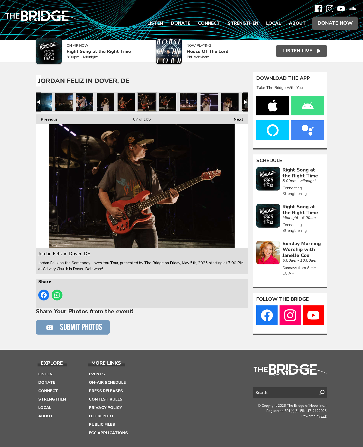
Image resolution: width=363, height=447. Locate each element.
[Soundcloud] (352, 8)
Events (97, 374)
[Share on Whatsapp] (57, 295)
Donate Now (335, 23)
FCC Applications (108, 433)
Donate (180, 23)
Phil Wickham (198, 57)
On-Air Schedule (107, 382)
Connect (209, 23)
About (297, 23)
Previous (47, 119)
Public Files (102, 424)
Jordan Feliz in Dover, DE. (43, 102)
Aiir (323, 416)
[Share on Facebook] (43, 295)
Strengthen (243, 23)
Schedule (269, 160)
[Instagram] (329, 8)
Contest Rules (105, 399)
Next (236, 119)
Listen (155, 23)
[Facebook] (318, 8)
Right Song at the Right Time (99, 51)
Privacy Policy (105, 407)
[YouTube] (341, 8)
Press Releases (106, 391)
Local (273, 23)
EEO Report (101, 416)
